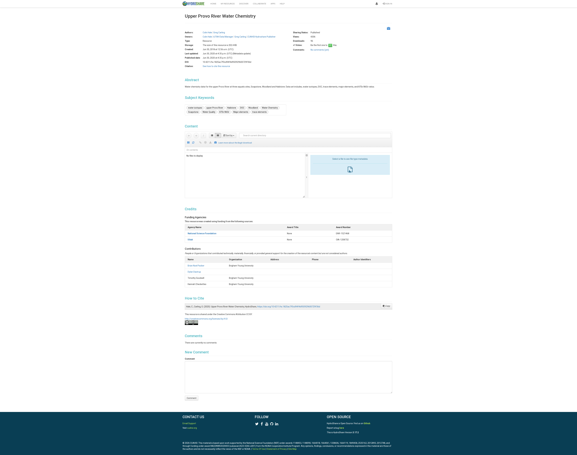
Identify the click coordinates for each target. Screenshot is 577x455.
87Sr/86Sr (224, 112)
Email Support (189, 423)
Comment (190, 359)
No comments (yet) (320, 50)
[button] (376, 4)
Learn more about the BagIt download (235, 142)
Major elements (240, 112)
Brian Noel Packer (196, 265)
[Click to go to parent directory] (203, 135)
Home (213, 3)
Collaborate (259, 3)
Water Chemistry (270, 108)
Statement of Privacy (277, 449)
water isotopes (195, 108)
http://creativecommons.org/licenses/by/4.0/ (206, 319)
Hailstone (231, 108)
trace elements (259, 112)
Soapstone (193, 112)
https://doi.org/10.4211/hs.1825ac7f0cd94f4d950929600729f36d (288, 306)
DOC (242, 108)
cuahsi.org (192, 428)
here (341, 428)
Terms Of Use (258, 449)
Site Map (292, 449)
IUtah (190, 239)
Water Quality (209, 112)
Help (282, 3)
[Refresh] (193, 143)
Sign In (388, 3)
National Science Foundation (202, 233)
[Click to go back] (189, 135)
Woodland (253, 108)
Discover (243, 3)
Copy (387, 306)
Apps (273, 3)
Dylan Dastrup (194, 272)
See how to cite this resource (216, 66)
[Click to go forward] (196, 135)
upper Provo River (214, 108)
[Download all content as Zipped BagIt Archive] (215, 143)
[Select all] (188, 143)
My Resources (228, 3)
